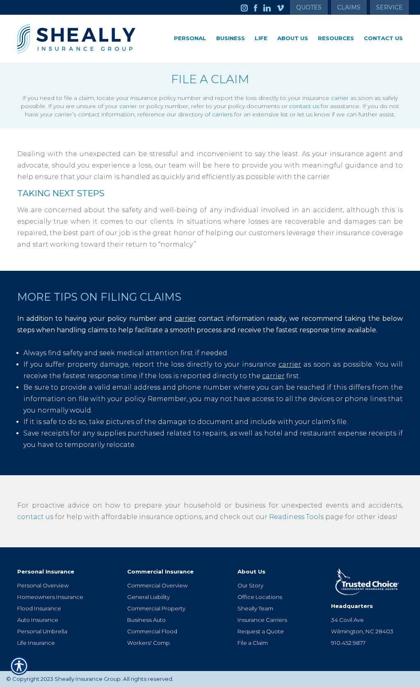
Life (261, 38)
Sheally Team (255, 608)
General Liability (148, 597)
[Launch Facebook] (258, 7)
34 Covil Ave (347, 620)
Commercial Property (156, 608)
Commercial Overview (157, 585)
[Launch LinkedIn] (270, 7)
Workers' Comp (148, 642)
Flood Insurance (39, 608)
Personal (190, 38)
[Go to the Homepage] (77, 39)
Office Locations (259, 597)
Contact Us (383, 38)
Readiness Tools (296, 517)
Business (230, 38)
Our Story (250, 585)
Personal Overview (42, 585)
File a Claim (252, 642)
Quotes (309, 7)
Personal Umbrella (42, 631)
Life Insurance (36, 642)
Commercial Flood (152, 631)
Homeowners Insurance (50, 597)
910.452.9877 (348, 642)
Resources (336, 38)
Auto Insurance (37, 620)
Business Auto (146, 620)
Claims (349, 7)
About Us (292, 38)
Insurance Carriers (262, 620)
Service (389, 7)
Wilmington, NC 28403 (362, 631)
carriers (222, 114)
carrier (340, 98)
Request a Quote (260, 631)
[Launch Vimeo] (283, 7)
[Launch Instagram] (247, 7)
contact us (304, 106)
